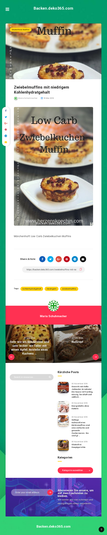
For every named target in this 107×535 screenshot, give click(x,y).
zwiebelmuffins (69, 288)
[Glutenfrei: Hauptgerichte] (63, 445)
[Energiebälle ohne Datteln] (63, 406)
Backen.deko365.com (53, 8)
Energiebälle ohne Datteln (80, 407)
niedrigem (52, 288)
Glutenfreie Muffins (20, 29)
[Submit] (50, 377)
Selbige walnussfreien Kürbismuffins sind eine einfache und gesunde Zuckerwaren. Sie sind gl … (81, 428)
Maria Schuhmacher (53, 316)
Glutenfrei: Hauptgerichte (79, 446)
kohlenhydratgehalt (32, 288)
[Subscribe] (50, 492)
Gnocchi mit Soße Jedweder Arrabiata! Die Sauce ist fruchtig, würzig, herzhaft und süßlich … (82, 391)
